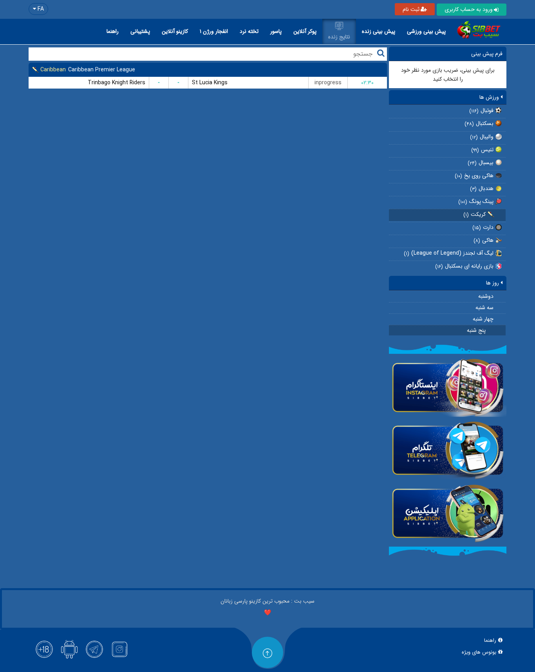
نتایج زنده (339, 37)
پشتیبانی (140, 31)
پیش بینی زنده (378, 31)
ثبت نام (411, 9)
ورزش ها (490, 97)
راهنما (113, 31)
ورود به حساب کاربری (469, 9)
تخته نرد (249, 31)
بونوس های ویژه (479, 652)
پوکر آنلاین (304, 31)
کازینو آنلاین (175, 31)
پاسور (276, 31)
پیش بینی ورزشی (426, 31)
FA (40, 9)
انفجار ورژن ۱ (214, 31)
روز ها (493, 283)
